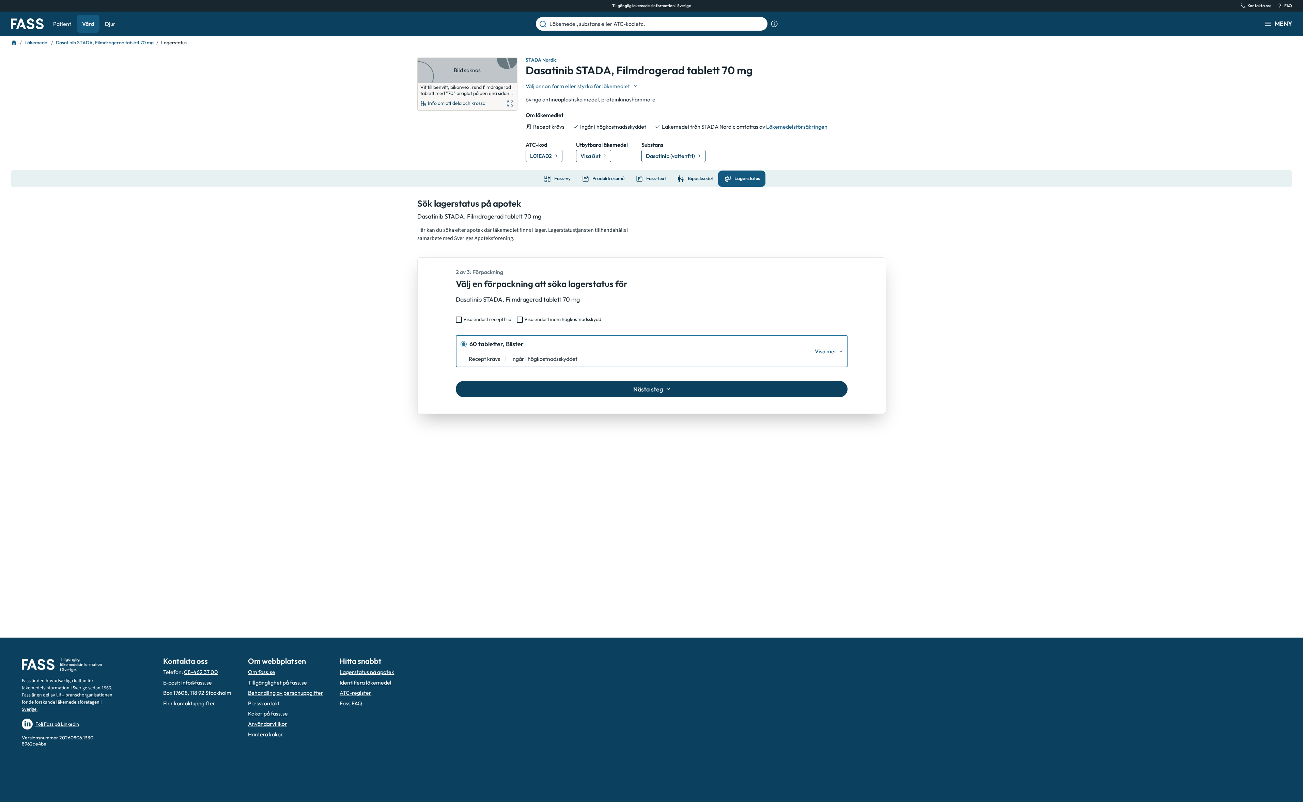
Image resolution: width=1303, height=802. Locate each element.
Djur (110, 23)
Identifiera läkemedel (365, 682)
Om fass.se (261, 672)
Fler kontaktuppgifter (189, 703)
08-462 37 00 (201, 672)
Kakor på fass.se (268, 713)
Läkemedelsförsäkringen (796, 126)
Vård (88, 23)
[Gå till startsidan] (27, 24)
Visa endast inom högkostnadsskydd (562, 319)
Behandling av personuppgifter (285, 692)
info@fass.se (196, 682)
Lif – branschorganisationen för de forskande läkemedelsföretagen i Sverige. (67, 702)
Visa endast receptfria (487, 319)
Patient (62, 23)
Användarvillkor (267, 723)
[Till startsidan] (14, 42)
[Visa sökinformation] (774, 24)
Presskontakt (264, 703)
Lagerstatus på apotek (367, 672)
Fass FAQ (351, 703)
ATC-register (355, 692)
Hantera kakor (265, 734)
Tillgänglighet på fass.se (277, 682)
